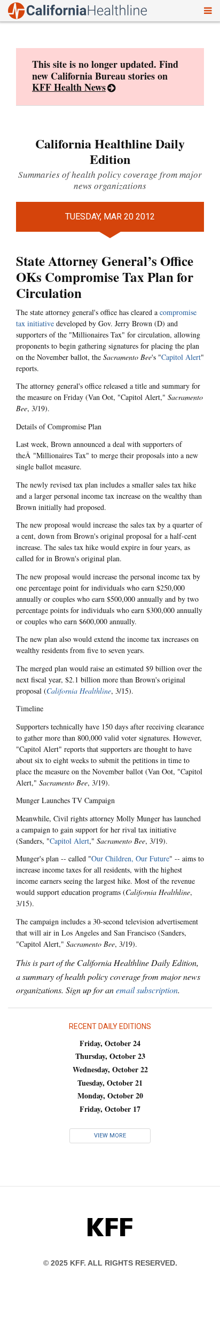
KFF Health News (69, 87)
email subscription (147, 989)
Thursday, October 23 (110, 1056)
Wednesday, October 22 (110, 1069)
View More (110, 1135)
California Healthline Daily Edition (110, 151)
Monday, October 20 (110, 1095)
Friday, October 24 (110, 1043)
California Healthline (78, 691)
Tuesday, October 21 (110, 1082)
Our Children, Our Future (130, 858)
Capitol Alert (181, 357)
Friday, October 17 (110, 1108)
